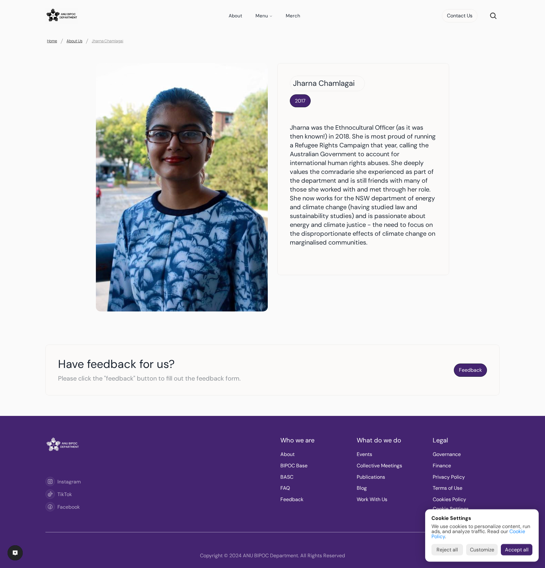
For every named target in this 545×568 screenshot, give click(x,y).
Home (52, 41)
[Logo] (50, 481)
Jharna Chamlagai (107, 41)
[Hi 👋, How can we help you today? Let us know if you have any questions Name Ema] (15, 552)
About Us (74, 41)
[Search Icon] (493, 15)
